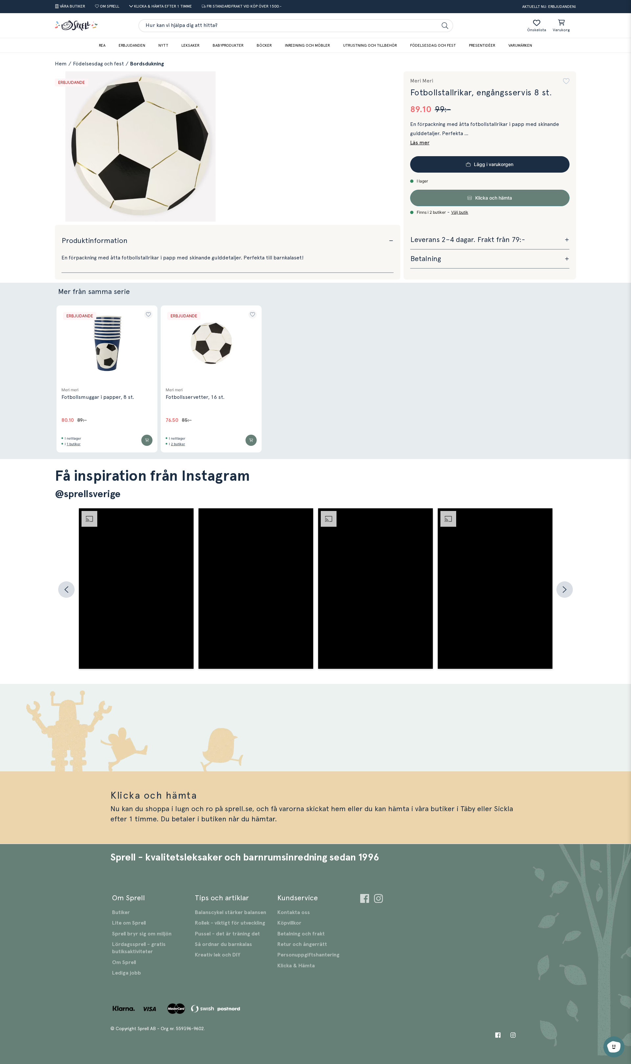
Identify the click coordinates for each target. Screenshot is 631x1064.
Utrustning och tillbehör (370, 45)
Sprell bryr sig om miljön (142, 933)
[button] (566, 81)
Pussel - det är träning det (227, 933)
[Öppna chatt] (613, 1046)
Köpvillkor (289, 923)
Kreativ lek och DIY (217, 954)
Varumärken (520, 45)
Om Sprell (124, 962)
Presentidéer (482, 45)
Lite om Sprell (129, 923)
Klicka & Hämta (296, 965)
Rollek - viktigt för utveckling (230, 923)
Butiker (121, 912)
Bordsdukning (147, 63)
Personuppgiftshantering (308, 954)
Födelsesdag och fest (433, 45)
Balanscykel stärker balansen (230, 912)
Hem (61, 63)
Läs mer (420, 142)
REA (102, 45)
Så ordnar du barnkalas (223, 944)
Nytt (163, 45)
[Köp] (146, 440)
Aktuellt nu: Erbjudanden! (549, 7)
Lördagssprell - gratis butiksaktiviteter (139, 948)
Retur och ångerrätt (302, 944)
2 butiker (178, 444)
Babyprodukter (228, 45)
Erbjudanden (132, 45)
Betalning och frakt (301, 933)
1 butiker (74, 444)
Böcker (264, 45)
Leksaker (190, 45)
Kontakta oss (293, 912)
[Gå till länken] (364, 899)
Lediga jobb (126, 973)
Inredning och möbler (307, 45)
